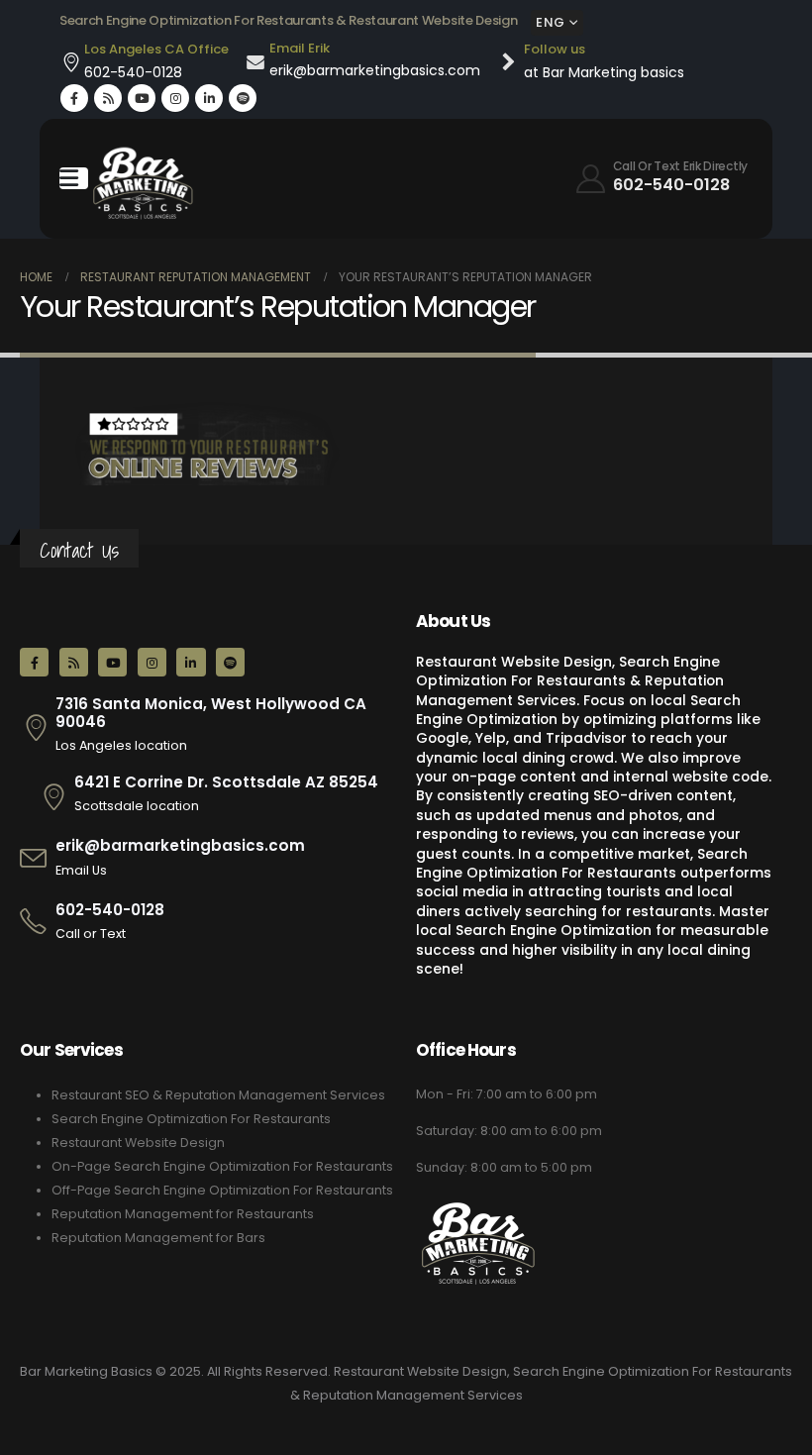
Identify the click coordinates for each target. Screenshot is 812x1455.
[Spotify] (242, 98)
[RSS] (108, 98)
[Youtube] (141, 98)
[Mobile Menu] (73, 178)
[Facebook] (74, 98)
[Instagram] (175, 98)
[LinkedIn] (209, 98)
